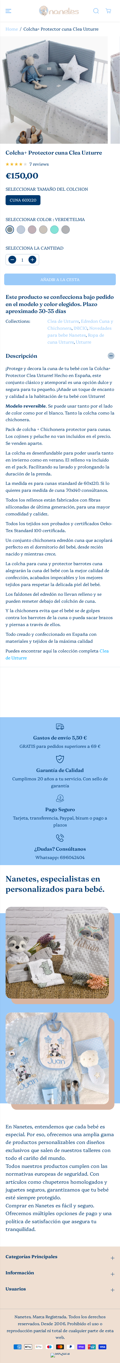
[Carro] (108, 11)
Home (12, 29)
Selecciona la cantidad (34, 248)
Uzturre (83, 342)
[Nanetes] (59, 11)
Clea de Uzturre (63, 321)
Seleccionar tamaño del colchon (47, 189)
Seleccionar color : (45, 219)
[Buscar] (96, 11)
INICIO (80, 328)
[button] (9, 11)
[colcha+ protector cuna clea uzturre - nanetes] (54, 90)
